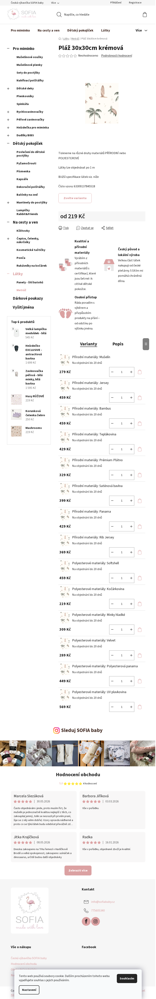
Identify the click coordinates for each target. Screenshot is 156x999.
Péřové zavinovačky (30, 119)
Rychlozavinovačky (30, 112)
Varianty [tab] (88, 344)
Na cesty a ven (25, 222)
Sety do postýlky (28, 73)
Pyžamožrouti (26, 163)
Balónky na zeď (27, 195)
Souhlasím (127, 978)
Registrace (135, 3)
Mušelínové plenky (29, 65)
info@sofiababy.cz (103, 902)
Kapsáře (22, 179)
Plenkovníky (25, 96)
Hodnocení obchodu (78, 774)
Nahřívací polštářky (30, 80)
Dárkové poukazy (28, 298)
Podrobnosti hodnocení (116, 56)
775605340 (98, 910)
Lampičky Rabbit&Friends (27, 212)
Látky (18, 274)
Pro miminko (23, 48)
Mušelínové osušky (30, 57)
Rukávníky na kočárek (32, 266)
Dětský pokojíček (28, 143)
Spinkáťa (23, 104)
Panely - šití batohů (30, 282)
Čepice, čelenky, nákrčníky (28, 240)
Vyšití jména (23, 307)
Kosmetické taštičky (31, 250)
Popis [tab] (117, 344)
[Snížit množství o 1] (112, 372)
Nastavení (29, 990)
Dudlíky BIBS (25, 135)
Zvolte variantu (75, 198)
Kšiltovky (23, 231)
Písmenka (23, 171)
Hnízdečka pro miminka (33, 127)
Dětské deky (25, 88)
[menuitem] (20, 30)
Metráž (21, 290)
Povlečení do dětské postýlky (31, 154)
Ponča (21, 258)
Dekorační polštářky (31, 187)
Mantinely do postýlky (32, 202)
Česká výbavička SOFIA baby (27, 3)
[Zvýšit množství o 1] (131, 372)
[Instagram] (95, 921)
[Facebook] (86, 921)
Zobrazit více (78, 870)
